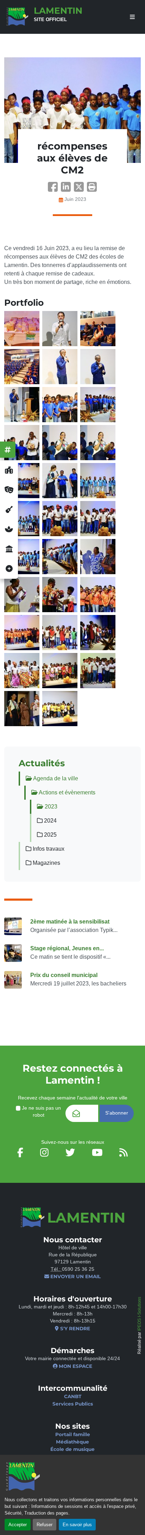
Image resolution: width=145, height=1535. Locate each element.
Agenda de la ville (55, 778)
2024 (50, 821)
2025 (50, 835)
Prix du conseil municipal (63, 975)
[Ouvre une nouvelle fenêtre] (9, 470)
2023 (50, 807)
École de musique (72, 1449)
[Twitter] (80, 189)
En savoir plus (77, 1524)
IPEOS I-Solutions (139, 1314)
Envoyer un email (75, 1276)
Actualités (42, 763)
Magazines (45, 863)
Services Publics (72, 1404)
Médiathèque (72, 1442)
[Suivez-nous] (7, 450)
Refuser (44, 1524)
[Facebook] (54, 189)
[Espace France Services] (9, 549)
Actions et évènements (66, 792)
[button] (92, 189)
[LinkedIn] (67, 189)
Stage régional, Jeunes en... (67, 948)
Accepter (17, 1524)
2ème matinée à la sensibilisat (69, 922)
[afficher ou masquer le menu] (132, 17)
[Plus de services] (9, 569)
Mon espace (74, 1366)
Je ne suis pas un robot (40, 1111)
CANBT (72, 1396)
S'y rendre (74, 1328)
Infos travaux (47, 849)
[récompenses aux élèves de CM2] (72, 110)
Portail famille (72, 1434)
